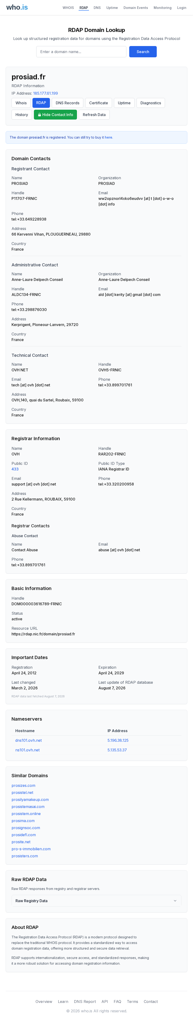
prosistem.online (26, 813)
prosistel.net (22, 792)
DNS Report (85, 1001)
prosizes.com (23, 785)
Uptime (112, 8)
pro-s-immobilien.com (31, 848)
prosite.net (21, 841)
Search (143, 51)
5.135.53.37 (117, 750)
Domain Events (136, 8)
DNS (97, 8)
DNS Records (67, 103)
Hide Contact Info (57, 114)
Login (181, 8)
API (104, 1001)
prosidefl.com (24, 834)
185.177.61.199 (45, 93)
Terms (132, 1001)
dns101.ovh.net (28, 740)
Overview (44, 1001)
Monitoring (163, 8)
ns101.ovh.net (27, 750)
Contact (151, 1001)
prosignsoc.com (26, 827)
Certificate (98, 103)
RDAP (84, 8)
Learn (63, 1001)
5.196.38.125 (118, 740)
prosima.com (23, 820)
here (108, 137)
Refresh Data (94, 114)
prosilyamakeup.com (30, 799)
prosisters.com (25, 856)
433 (15, 469)
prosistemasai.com (28, 806)
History (22, 114)
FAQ (117, 1001)
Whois (21, 103)
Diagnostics (151, 103)
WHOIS (68, 8)
